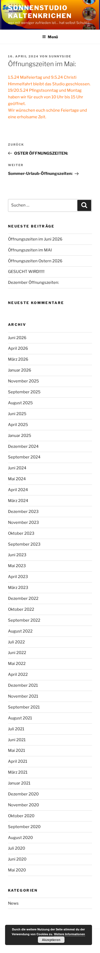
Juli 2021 (16, 729)
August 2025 (20, 402)
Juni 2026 (17, 337)
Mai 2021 (16, 750)
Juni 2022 (17, 652)
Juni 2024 (17, 468)
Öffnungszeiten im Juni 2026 (35, 239)
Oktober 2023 (21, 533)
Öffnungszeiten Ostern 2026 (35, 261)
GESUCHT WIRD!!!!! (26, 271)
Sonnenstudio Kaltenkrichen (40, 12)
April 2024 (18, 489)
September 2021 (24, 707)
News (13, 903)
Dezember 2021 (23, 685)
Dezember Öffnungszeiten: (33, 282)
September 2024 (24, 457)
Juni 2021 (17, 739)
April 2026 (18, 348)
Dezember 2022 (23, 598)
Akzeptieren (51, 939)
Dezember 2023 (23, 511)
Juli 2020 (16, 848)
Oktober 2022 (21, 609)
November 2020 (23, 805)
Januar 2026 (19, 370)
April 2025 (18, 424)
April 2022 (18, 674)
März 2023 (18, 587)
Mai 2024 (17, 479)
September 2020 (24, 826)
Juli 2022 (16, 642)
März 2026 (18, 359)
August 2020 (20, 837)
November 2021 (23, 696)
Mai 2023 (17, 565)
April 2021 (17, 761)
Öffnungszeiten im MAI (30, 250)
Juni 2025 (17, 413)
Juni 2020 (17, 859)
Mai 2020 (17, 870)
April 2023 (18, 576)
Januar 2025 (19, 435)
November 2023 (23, 522)
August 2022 (20, 631)
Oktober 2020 (21, 815)
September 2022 (24, 620)
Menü (53, 37)
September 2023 (24, 544)
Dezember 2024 (23, 446)
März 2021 (17, 772)
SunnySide (60, 56)
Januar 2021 (19, 783)
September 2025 (24, 392)
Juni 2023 (17, 555)
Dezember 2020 (23, 794)
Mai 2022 (17, 663)
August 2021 (20, 718)
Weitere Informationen (69, 934)
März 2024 (18, 500)
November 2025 (23, 381)
